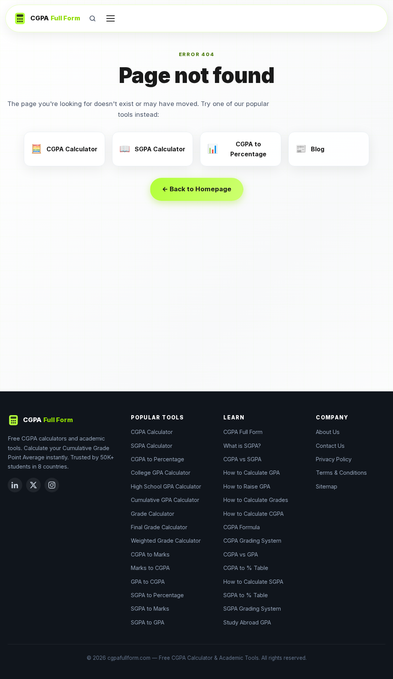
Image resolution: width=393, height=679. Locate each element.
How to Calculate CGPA (253, 513)
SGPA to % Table (245, 595)
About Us (328, 432)
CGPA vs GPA (240, 554)
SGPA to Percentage (157, 595)
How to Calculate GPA (251, 472)
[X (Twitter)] (33, 485)
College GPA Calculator (160, 472)
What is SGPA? (242, 445)
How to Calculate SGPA (253, 581)
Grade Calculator (152, 513)
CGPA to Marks (150, 554)
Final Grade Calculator (159, 527)
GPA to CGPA (148, 581)
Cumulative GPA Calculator (165, 500)
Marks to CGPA (150, 568)
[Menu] (110, 18)
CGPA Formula (241, 527)
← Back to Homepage (196, 189)
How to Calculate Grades (255, 500)
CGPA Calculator (152, 432)
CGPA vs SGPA (242, 459)
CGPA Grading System (252, 540)
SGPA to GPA (147, 622)
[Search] (92, 18)
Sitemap (326, 486)
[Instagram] (52, 485)
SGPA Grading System (252, 608)
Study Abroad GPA (247, 622)
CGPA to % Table (245, 568)
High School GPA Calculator (166, 486)
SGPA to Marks (150, 608)
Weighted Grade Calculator (166, 540)
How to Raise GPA (246, 486)
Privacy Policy (334, 459)
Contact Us (330, 445)
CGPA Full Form (243, 432)
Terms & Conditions (341, 472)
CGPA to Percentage (157, 459)
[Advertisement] (196, 314)
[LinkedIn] (15, 485)
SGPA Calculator (151, 445)
